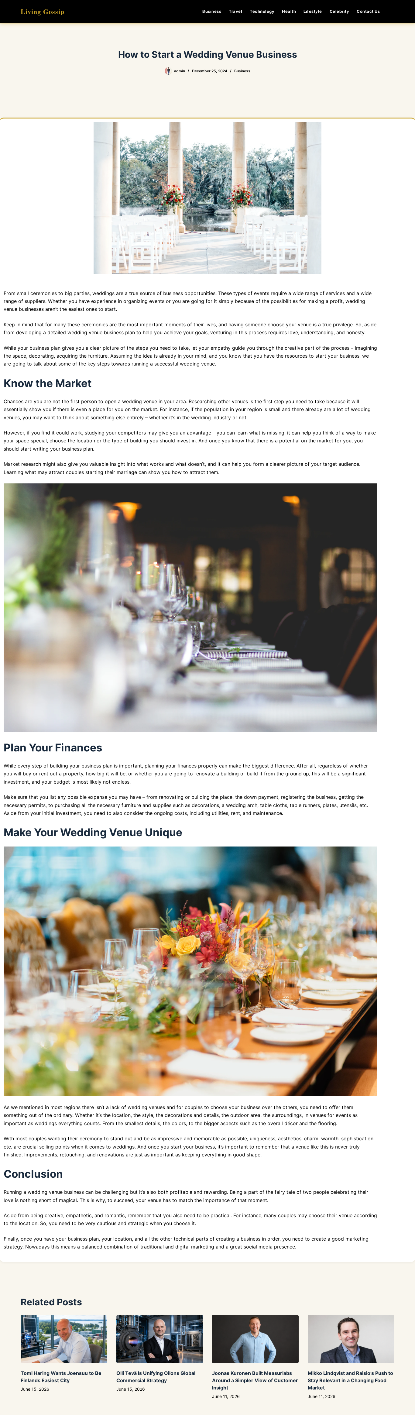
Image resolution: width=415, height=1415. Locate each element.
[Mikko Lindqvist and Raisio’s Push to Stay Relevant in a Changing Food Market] (351, 1339)
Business (211, 11)
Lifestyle (313, 11)
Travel (235, 11)
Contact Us (368, 11)
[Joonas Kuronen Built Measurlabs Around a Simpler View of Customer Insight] (255, 1339)
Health (289, 11)
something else (108, 417)
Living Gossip (42, 11)
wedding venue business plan (101, 332)
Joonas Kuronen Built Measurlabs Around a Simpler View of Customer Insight (255, 1380)
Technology (262, 11)
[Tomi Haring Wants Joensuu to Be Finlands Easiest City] (64, 1339)
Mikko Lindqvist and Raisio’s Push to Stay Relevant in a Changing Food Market (350, 1380)
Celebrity (339, 11)
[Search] (392, 11)
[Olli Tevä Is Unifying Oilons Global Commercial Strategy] (159, 1339)
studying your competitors (115, 433)
